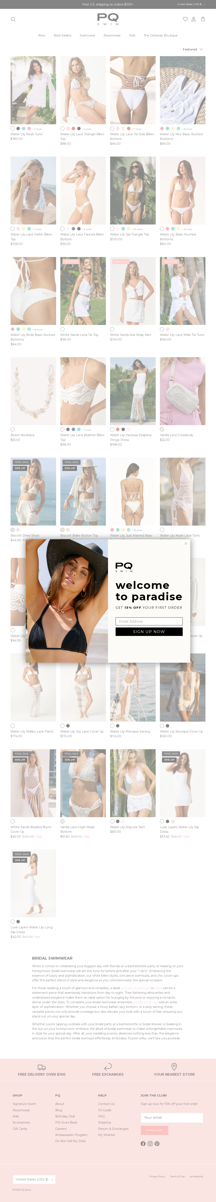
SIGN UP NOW (149, 631)
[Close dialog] (186, 543)
